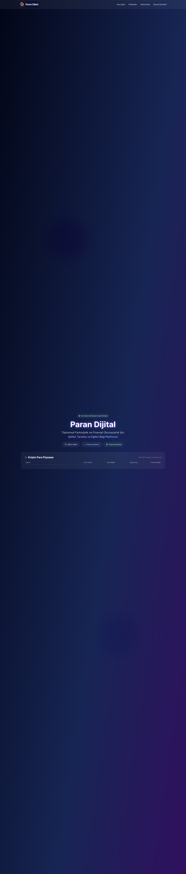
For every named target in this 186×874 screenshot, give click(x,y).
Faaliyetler (133, 4)
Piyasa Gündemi (160, 4)
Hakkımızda (145, 4)
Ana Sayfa (121, 4)
